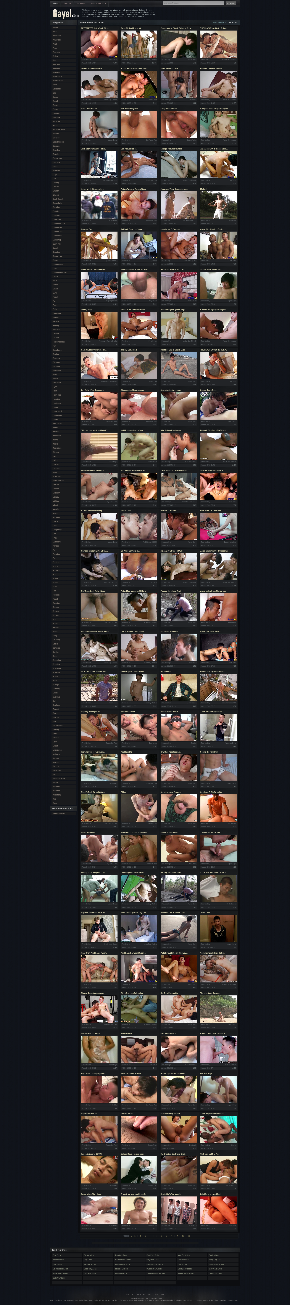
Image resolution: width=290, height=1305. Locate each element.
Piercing (56, 554)
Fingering (57, 313)
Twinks (56, 738)
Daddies (56, 252)
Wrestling (57, 795)
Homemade (58, 411)
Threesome (58, 725)
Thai (54, 721)
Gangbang (57, 350)
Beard (55, 105)
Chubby (56, 191)
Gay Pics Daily (153, 1255)
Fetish (55, 309)
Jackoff (56, 432)
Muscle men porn (98, 3)
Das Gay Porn (121, 1255)
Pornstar (56, 570)
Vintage (56, 758)
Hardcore (57, 403)
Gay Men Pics (121, 1273)
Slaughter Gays (215, 1273)
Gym (55, 387)
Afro (54, 32)
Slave (55, 632)
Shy (54, 619)
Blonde (56, 134)
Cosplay (56, 207)
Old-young (57, 530)
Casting (56, 183)
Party (55, 550)
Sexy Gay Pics (215, 1260)
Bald (55, 85)
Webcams (57, 770)
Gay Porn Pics (90, 1273)
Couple (56, 211)
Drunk (55, 277)
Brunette (56, 162)
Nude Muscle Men (216, 1264)
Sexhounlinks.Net (60, 1269)
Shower (56, 615)
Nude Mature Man (60, 1273)
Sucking (56, 697)
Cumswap (57, 240)
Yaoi (54, 799)
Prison (55, 579)
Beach (55, 101)
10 (183, 1236)
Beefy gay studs (185, 1269)
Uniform (56, 754)
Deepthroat (57, 256)
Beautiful (56, 113)
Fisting (55, 317)
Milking (56, 501)
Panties (56, 546)
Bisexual (56, 121)
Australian (57, 77)
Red (54, 591)
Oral (54, 534)
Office (55, 521)
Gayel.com (66, 14)
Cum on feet (58, 232)
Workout (56, 787)
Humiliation (57, 415)
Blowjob (56, 138)
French (56, 338)
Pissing (56, 562)
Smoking (56, 640)
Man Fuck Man (184, 1255)
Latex (55, 456)
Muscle (56, 509)
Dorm (55, 268)
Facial (55, 297)
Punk (55, 587)
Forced (56, 334)
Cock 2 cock (58, 199)
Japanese (57, 436)
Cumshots (57, 236)
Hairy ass (57, 395)
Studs (55, 693)
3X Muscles (89, 1255)
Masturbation (58, 481)
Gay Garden (58, 1264)
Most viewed (218, 22)
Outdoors (57, 542)
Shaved (56, 611)
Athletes (56, 72)
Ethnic (55, 289)
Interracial (57, 423)
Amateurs (57, 36)
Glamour (56, 362)
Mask (55, 472)
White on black (59, 778)
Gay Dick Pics (153, 1260)
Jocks (55, 444)
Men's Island (183, 1260)
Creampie (57, 219)
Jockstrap (57, 448)
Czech (55, 248)
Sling (55, 636)
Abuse (55, 28)
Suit (54, 701)
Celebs (56, 187)
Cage (55, 175)
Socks (55, 644)
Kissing (56, 452)
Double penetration (61, 272)
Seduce (56, 607)
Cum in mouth (59, 223)
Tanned (56, 709)
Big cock (56, 117)
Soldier (56, 652)
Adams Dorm (58, 1260)
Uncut (55, 746)
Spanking (57, 668)
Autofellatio (58, 81)
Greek (55, 379)
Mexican (56, 493)
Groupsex (57, 383)
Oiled (55, 525)
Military (56, 497)
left (131, 1236)
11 (189, 1236)
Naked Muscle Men (186, 1273)
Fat (54, 301)
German (56, 358)
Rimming (56, 595)
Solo (54, 656)
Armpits (56, 52)
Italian (55, 428)
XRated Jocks (90, 1264)
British (55, 154)
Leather (56, 464)
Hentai (55, 407)
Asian (55, 56)
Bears (55, 109)
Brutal (55, 166)
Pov (54, 574)
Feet (54, 305)
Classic (56, 195)
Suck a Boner (215, 1255)
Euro (55, 293)
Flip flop (56, 326)
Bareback (57, 89)
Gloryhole (57, 370)
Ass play (56, 64)
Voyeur (56, 762)
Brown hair (57, 158)
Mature (56, 485)
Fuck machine (59, 342)
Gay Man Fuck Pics (155, 1264)
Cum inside (57, 228)
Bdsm (55, 97)
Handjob (56, 399)
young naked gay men (156, 1273)
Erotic (55, 285)
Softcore (56, 648)
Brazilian (56, 150)
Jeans (55, 440)
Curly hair (57, 244)
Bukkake (56, 170)
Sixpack (56, 623)
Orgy (55, 538)
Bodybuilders (58, 142)
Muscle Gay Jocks (154, 1269)
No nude (56, 517)
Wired (55, 783)
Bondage (56, 146)
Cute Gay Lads (59, 1278)
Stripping (56, 689)
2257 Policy (130, 1294)
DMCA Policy (140, 1294)
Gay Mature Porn (122, 1264)
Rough (55, 599)
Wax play (57, 766)
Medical (56, 489)
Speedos (56, 672)
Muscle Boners (121, 1269)
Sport (55, 681)
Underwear (57, 750)
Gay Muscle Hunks (123, 1260)
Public (55, 583)
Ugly (55, 742)
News (55, 513)
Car (54, 179)
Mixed (55, 505)
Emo (55, 281)
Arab (55, 48)
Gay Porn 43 (183, 1264)
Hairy (55, 391)
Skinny (56, 628)
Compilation (58, 203)
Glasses (56, 366)
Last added (232, 22)
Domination (58, 264)
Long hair (57, 468)
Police (55, 566)
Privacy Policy (159, 1294)
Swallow (56, 705)
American (57, 40)
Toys (55, 734)
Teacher (56, 717)
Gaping (56, 354)
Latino (55, 460)
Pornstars (81, 3)
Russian (56, 603)
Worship (56, 791)
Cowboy (56, 215)
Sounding (57, 660)
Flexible (56, 321)
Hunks (55, 419)
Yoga (55, 803)
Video (55, 3)
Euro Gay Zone (90, 1269)
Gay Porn (57, 1255)
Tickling (56, 730)
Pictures (67, 3)
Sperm (55, 676)
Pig (54, 558)
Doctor (56, 260)
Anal (55, 44)
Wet (54, 774)
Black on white (59, 130)
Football (56, 330)
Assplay (56, 68)
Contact (149, 1294)
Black (55, 126)
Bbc (54, 93)
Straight (56, 685)
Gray (55, 374)
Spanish (56, 664)
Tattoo (55, 713)
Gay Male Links (215, 1269)
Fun (54, 346)
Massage (57, 477)
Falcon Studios (59, 813)
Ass (54, 60)
